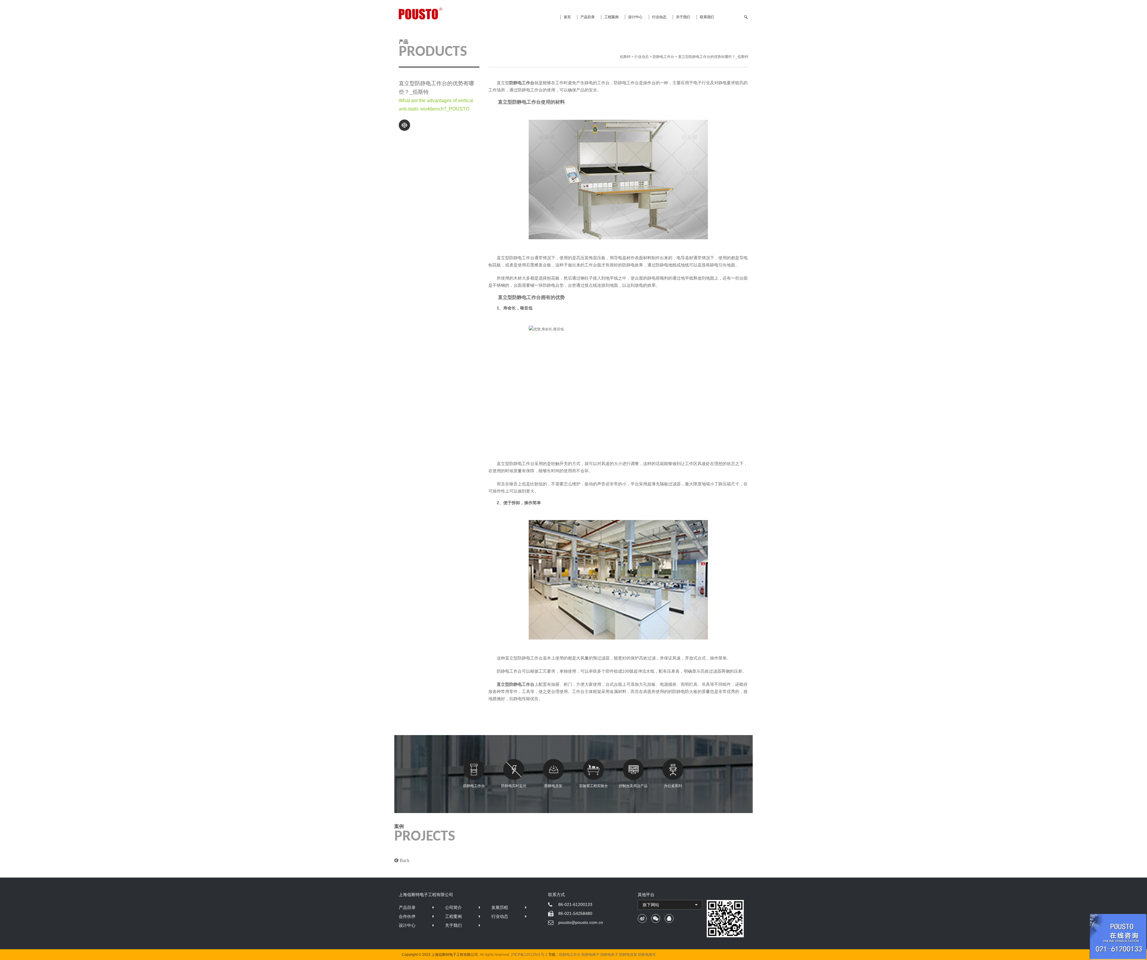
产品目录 (407, 907)
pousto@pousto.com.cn (580, 922)
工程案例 (611, 17)
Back (404, 860)
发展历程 (499, 907)
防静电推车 (647, 955)
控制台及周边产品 (633, 786)
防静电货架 (553, 786)
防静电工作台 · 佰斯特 (443, 13)
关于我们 (683, 17)
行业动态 (659, 17)
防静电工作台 (474, 786)
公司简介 (453, 907)
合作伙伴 (407, 916)
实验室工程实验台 (593, 786)
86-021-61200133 (575, 904)
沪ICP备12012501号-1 (529, 955)
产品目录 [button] (587, 17)
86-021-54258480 (575, 913)
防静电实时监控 (513, 786)
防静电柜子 (609, 955)
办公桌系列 (673, 786)
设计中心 (635, 17)
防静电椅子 (590, 955)
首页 (567, 17)
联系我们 (707, 17)
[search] (746, 17)
